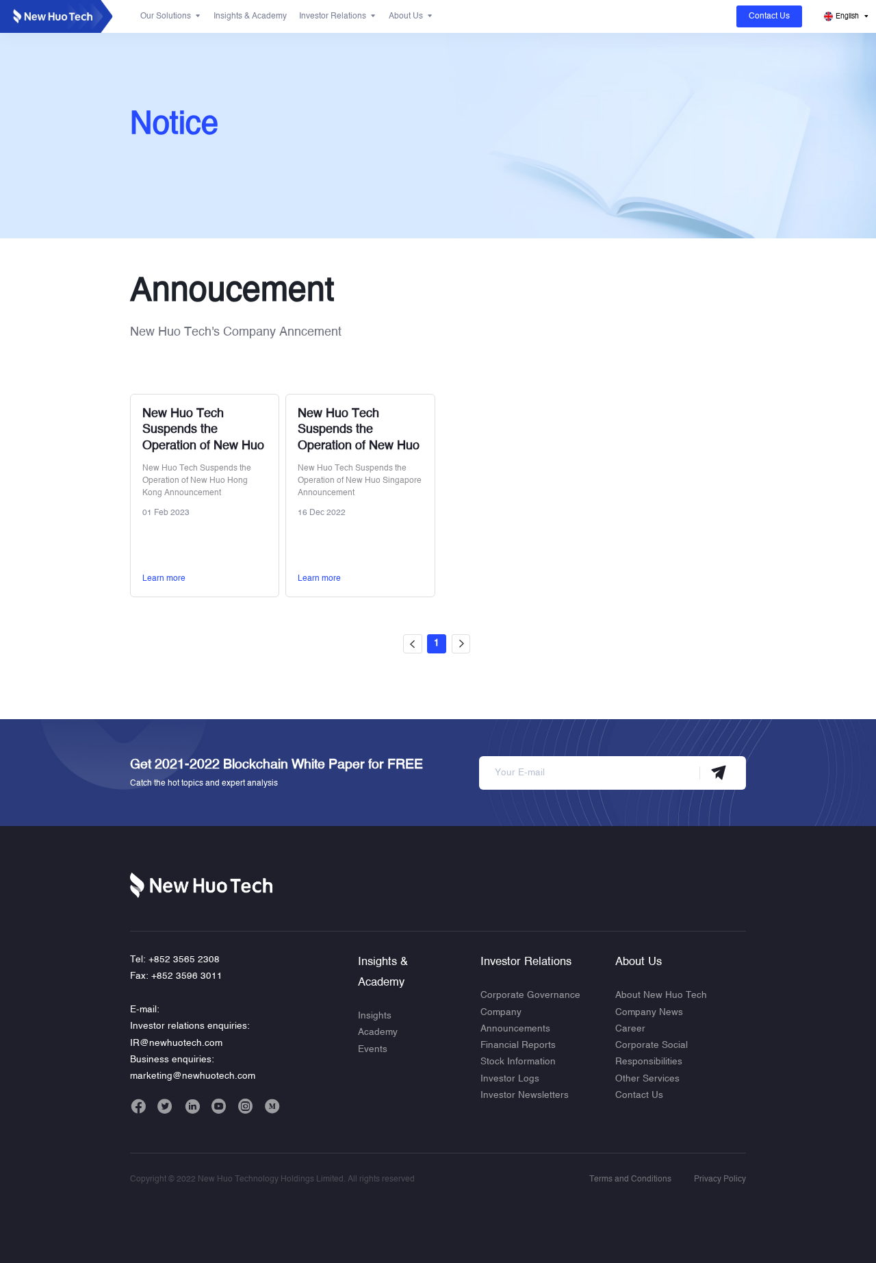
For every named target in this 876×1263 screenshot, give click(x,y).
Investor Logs (509, 1079)
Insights (374, 1016)
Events (372, 1049)
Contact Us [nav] (769, 16)
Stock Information (518, 1062)
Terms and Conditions (630, 1179)
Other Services (647, 1079)
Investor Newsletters (524, 1095)
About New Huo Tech (661, 995)
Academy (378, 1032)
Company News (649, 1012)
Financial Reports (518, 1045)
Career (630, 1029)
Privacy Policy (720, 1179)
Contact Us (639, 1095)
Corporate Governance (530, 995)
